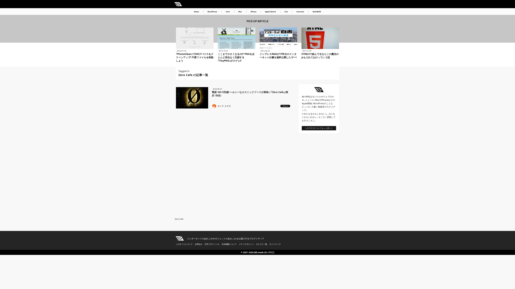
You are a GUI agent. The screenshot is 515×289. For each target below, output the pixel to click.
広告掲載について (229, 244)
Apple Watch (270, 11)
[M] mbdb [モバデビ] (264, 252)
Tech (228, 11)
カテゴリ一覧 (261, 244)
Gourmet (300, 11)
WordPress (212, 11)
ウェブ (326, 96)
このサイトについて (184, 244)
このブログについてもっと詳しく (319, 128)
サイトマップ (275, 244)
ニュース (309, 99)
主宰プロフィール (211, 244)
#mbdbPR (317, 11)
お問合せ (198, 244)
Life (286, 11)
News (196, 11)
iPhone (253, 11)
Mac (240, 11)
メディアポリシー (246, 244)
